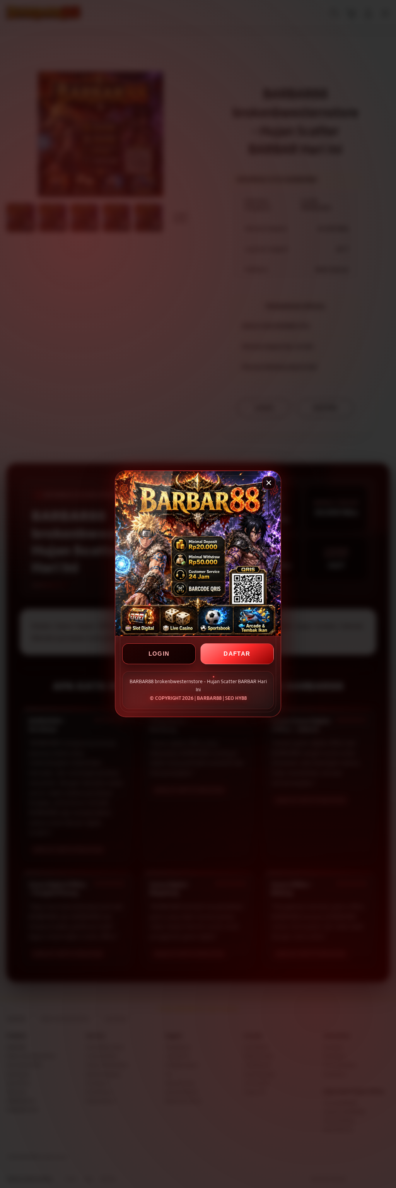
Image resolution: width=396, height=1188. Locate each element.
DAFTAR (237, 654)
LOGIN (159, 654)
